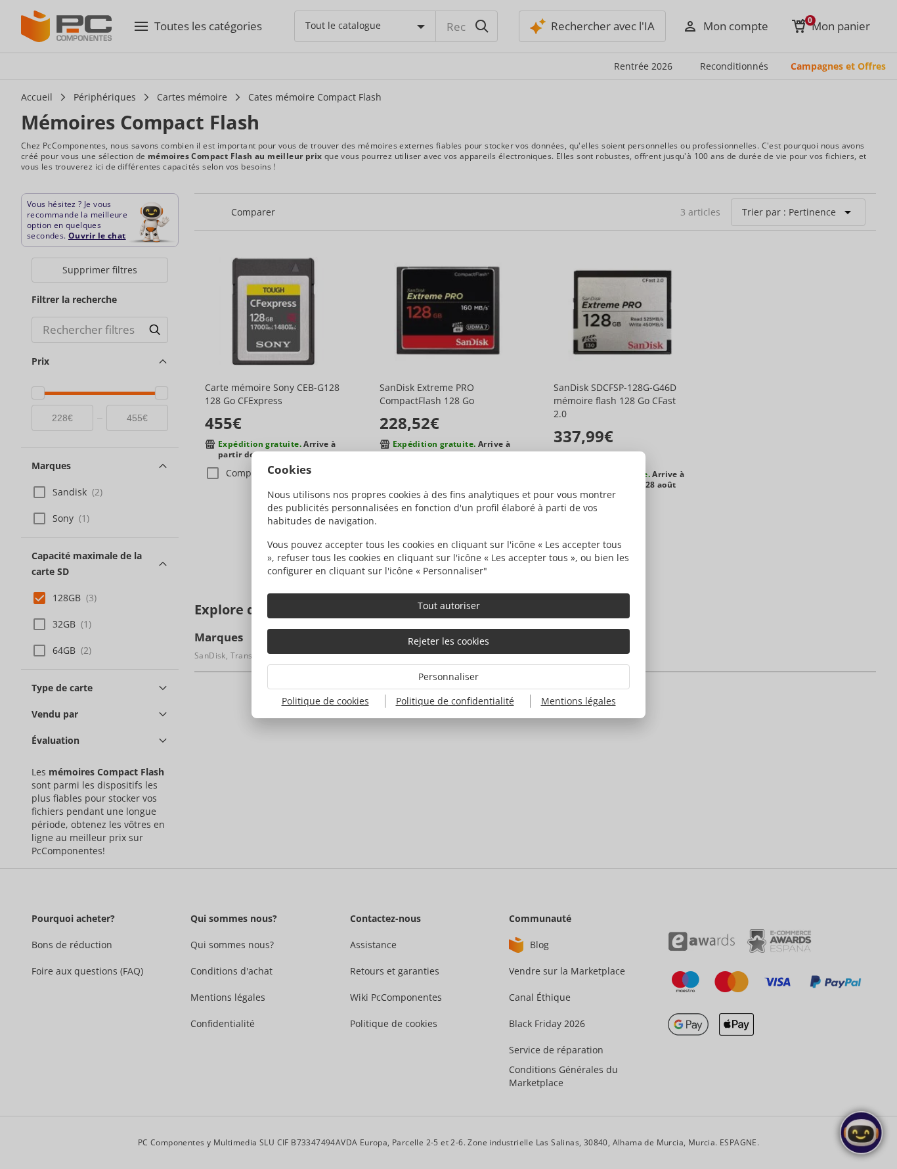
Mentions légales (578, 701)
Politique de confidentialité (455, 701)
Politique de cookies (325, 701)
